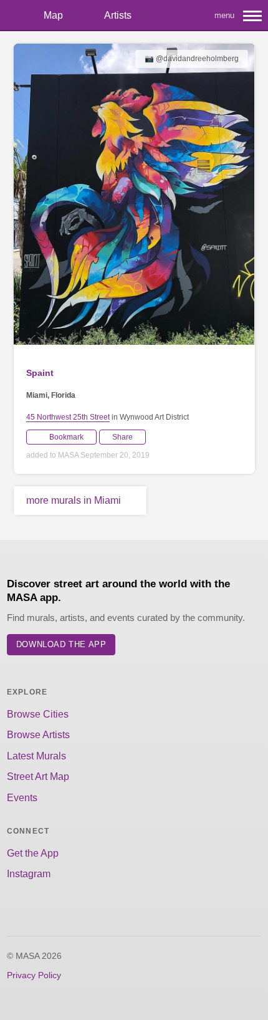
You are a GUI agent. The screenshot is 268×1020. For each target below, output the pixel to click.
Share (122, 437)
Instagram (28, 873)
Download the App (61, 644)
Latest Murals (36, 756)
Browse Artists (38, 734)
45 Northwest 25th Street (68, 417)
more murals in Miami (73, 500)
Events (22, 797)
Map (53, 15)
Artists (118, 15)
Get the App (33, 853)
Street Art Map (38, 776)
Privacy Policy (34, 975)
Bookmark (66, 437)
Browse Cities (38, 714)
